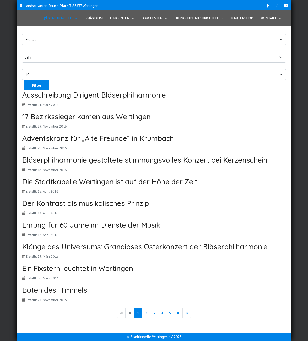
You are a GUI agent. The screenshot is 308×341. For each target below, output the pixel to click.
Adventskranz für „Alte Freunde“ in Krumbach (98, 138)
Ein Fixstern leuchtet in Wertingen (77, 268)
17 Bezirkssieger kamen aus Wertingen (86, 116)
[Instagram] (276, 5)
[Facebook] (268, 5)
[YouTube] (286, 5)
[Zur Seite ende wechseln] (186, 313)
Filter (36, 85)
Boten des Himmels (54, 290)
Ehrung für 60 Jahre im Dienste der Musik (91, 225)
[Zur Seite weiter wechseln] (178, 313)
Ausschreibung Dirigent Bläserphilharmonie (94, 94)
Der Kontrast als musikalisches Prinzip (85, 203)
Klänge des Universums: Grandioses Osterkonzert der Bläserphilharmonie (145, 246)
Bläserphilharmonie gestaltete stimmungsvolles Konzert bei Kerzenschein (144, 159)
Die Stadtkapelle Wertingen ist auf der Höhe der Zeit (109, 181)
